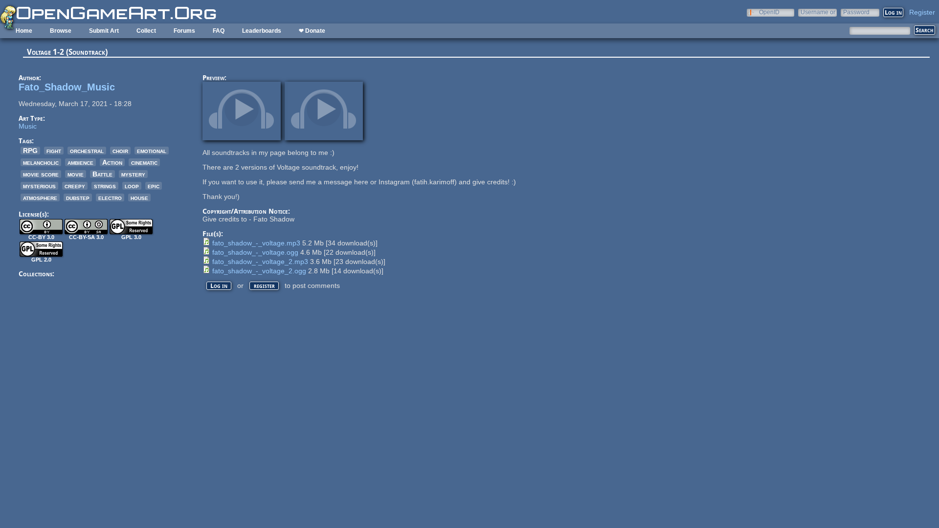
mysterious (39, 186)
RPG (30, 150)
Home (24, 30)
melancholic (41, 162)
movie (75, 174)
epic (153, 186)
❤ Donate (312, 30)
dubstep (77, 197)
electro (110, 197)
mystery (133, 174)
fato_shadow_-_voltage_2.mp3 (260, 261)
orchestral (87, 150)
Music (28, 126)
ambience (80, 162)
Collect (146, 30)
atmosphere (40, 197)
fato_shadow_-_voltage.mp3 (256, 243)
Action (112, 162)
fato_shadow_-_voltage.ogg (255, 252)
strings (105, 186)
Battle (102, 174)
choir (120, 150)
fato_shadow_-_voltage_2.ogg (259, 271)
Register (922, 12)
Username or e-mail (818, 12)
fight (53, 150)
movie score (41, 174)
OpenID (769, 12)
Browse (60, 30)
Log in (218, 285)
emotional (151, 150)
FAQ (218, 30)
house (139, 197)
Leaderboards (261, 30)
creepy (75, 186)
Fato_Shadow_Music (67, 87)
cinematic (144, 162)
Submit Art (104, 30)
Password (856, 12)
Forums (184, 30)
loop (132, 186)
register (264, 285)
